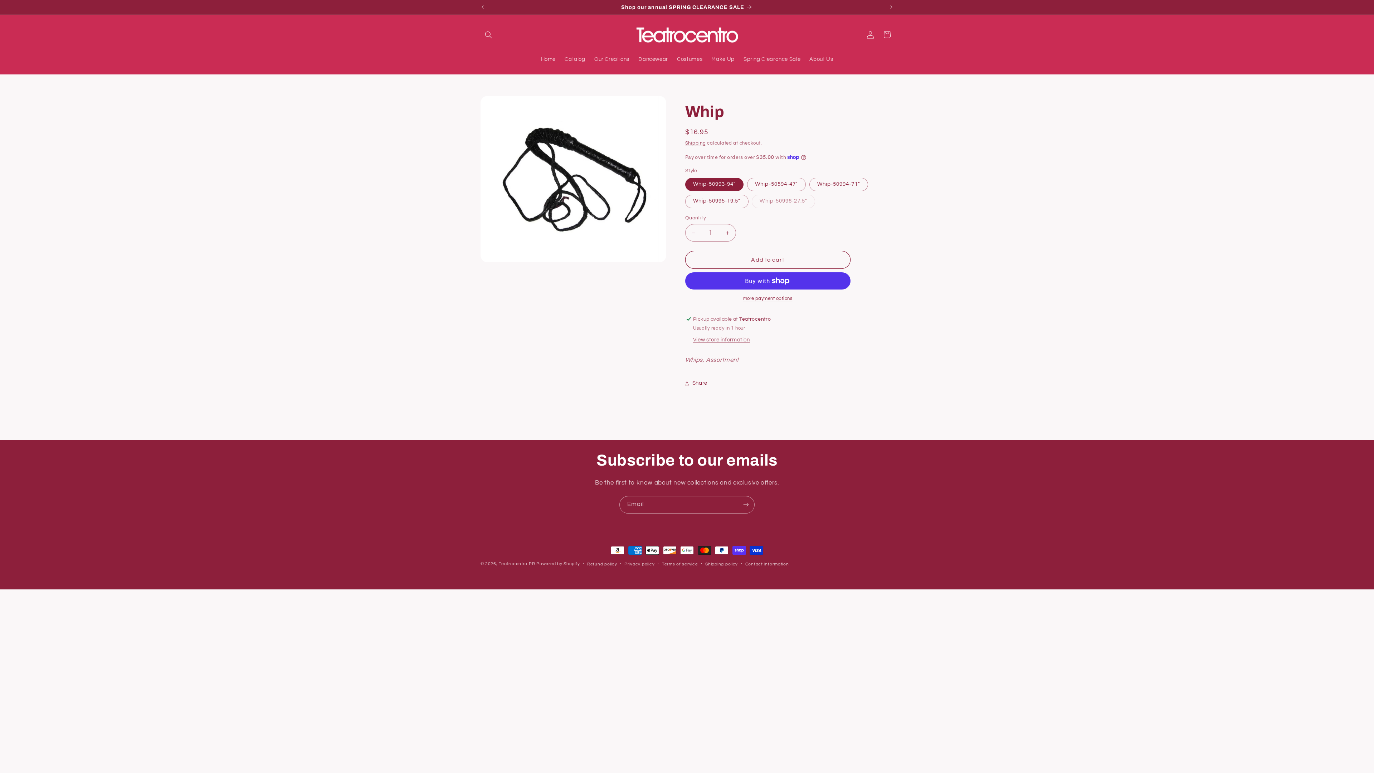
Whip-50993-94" (714, 184)
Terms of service (680, 564)
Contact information (767, 564)
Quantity (695, 217)
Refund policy (602, 564)
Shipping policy (721, 564)
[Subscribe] (746, 505)
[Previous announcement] (483, 7)
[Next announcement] (891, 7)
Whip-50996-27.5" (787, 203)
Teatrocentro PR (517, 564)
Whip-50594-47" (776, 184)
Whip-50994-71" (838, 184)
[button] (489, 34)
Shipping (695, 143)
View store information (721, 339)
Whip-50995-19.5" (717, 201)
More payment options (768, 298)
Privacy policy (639, 564)
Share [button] (699, 383)
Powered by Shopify (558, 564)
